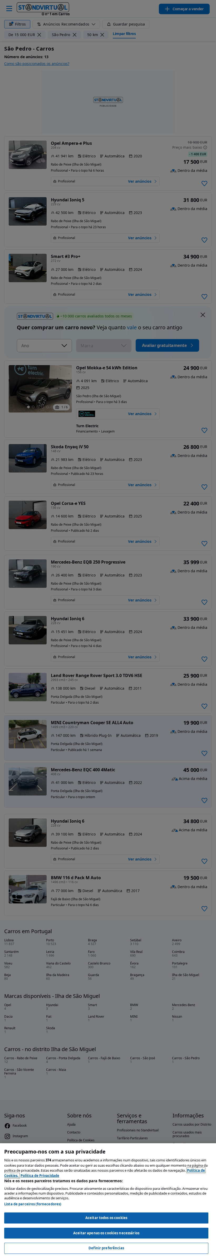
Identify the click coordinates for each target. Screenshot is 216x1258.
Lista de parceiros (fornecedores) (32, 1204)
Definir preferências (106, 1248)
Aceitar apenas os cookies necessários (106, 1233)
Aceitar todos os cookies (106, 1217)
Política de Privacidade (40, 1175)
